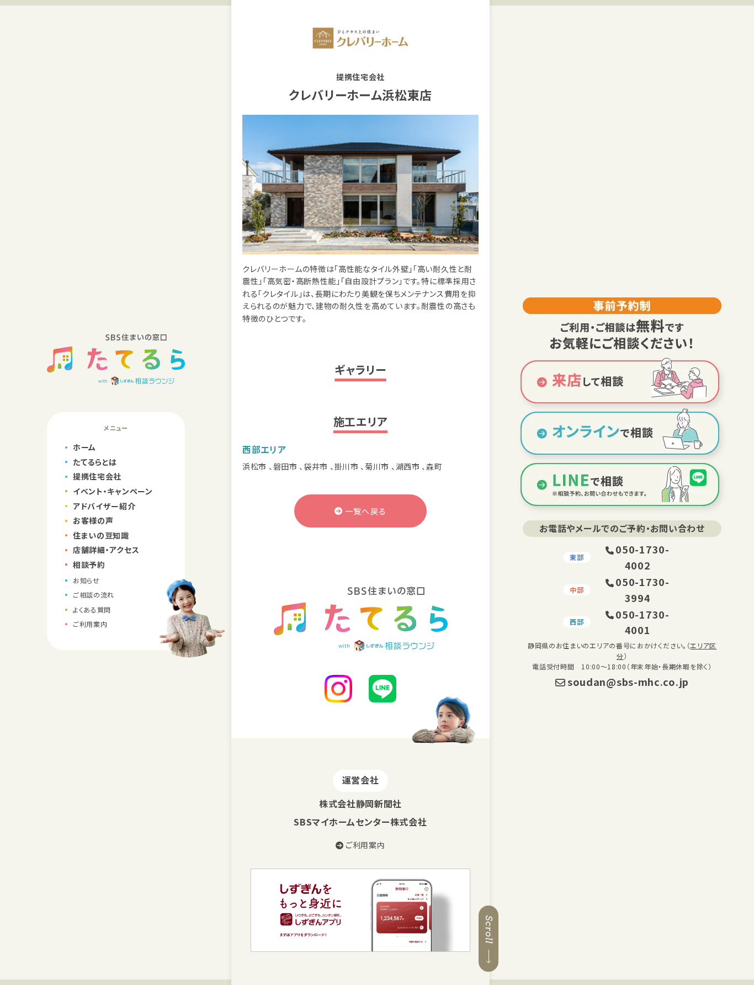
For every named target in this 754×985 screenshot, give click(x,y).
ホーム (84, 446)
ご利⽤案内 (364, 844)
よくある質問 (92, 609)
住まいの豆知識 (101, 535)
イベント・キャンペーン (113, 491)
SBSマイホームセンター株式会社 (360, 821)
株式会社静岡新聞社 (360, 803)
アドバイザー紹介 (104, 506)
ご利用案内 (90, 624)
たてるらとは (95, 461)
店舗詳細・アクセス (106, 549)
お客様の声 (93, 520)
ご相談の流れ (93, 594)
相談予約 (89, 564)
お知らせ (86, 580)
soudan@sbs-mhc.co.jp (628, 681)
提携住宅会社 (97, 476)
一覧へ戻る (366, 511)
